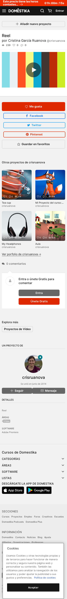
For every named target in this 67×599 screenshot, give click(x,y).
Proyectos (16, 516)
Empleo (28, 516)
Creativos (47, 516)
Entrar (60, 10)
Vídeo (7, 421)
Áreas (6, 465)
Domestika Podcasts (13, 521)
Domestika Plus (34, 521)
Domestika (7, 537)
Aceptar (33, 587)
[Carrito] (50, 10)
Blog (40, 537)
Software (10, 471)
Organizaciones (21, 542)
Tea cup (6, 202)
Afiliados (6, 542)
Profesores (37, 542)
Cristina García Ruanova (36, 40)
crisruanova (37, 162)
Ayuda (47, 537)
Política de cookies (45, 577)
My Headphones (11, 243)
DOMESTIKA (19, 10)
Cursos (5, 516)
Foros (37, 516)
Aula (37, 243)
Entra (39, 293)
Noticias (31, 537)
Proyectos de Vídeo (17, 329)
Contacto (20, 537)
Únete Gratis (39, 301)
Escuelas (59, 516)
